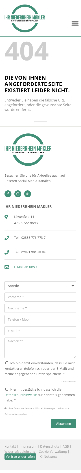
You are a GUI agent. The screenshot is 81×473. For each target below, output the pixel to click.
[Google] (17, 193)
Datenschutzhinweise (20, 395)
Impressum (28, 446)
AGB (66, 446)
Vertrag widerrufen (20, 456)
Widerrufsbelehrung (19, 451)
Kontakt (10, 446)
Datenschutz (49, 446)
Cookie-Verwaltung (53, 451)
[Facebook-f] (7, 193)
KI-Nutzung (48, 456)
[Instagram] (27, 193)
